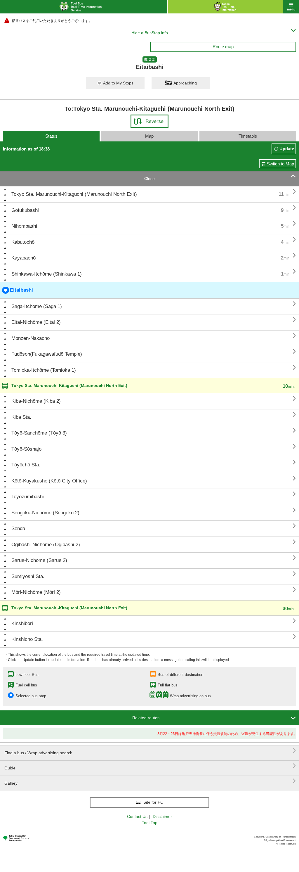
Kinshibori (22, 623)
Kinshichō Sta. (27, 639)
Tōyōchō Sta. (25, 465)
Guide (150, 766)
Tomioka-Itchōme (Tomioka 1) (43, 370)
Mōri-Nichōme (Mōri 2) (36, 592)
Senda (18, 528)
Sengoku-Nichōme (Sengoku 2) (45, 512)
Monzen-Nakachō (30, 338)
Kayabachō (23, 258)
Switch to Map (280, 163)
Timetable (248, 136)
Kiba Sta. (21, 417)
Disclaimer (162, 816)
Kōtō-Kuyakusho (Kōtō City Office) (49, 481)
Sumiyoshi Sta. (27, 576)
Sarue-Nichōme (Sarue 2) (39, 560)
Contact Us (137, 816)
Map (149, 136)
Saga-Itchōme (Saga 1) (36, 306)
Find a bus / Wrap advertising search (150, 750)
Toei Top (149, 822)
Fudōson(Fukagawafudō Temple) (46, 354)
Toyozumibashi (27, 496)
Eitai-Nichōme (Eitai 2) (36, 322)
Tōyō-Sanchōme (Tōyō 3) (39, 433)
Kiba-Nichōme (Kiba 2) (36, 401)
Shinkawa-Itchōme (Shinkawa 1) (46, 274)
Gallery (150, 781)
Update (286, 148)
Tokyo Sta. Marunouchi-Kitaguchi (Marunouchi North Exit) (74, 194)
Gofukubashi (25, 210)
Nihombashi (24, 226)
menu (291, 6)
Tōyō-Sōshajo (26, 449)
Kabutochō (22, 242)
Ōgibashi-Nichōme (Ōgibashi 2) (45, 544)
